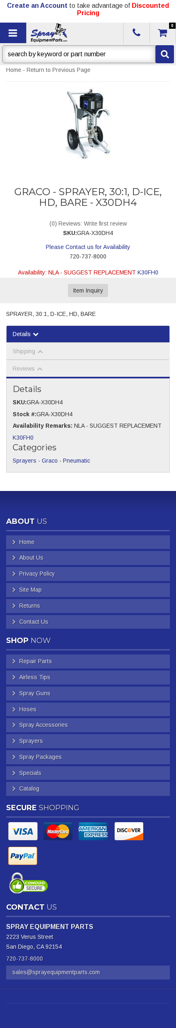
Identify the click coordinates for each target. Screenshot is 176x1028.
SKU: (70, 233)
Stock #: (24, 414)
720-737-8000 (24, 958)
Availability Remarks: (42, 425)
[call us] (136, 33)
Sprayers (24, 460)
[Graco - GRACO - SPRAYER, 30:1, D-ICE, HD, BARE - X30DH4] (88, 124)
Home (13, 70)
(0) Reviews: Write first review (88, 223)
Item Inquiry (88, 290)
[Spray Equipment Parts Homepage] (74, 33)
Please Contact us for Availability (88, 247)
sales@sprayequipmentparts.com (56, 972)
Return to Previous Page (58, 70)
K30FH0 (148, 272)
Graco (50, 460)
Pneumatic (76, 460)
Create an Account (37, 5)
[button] (88, 54)
